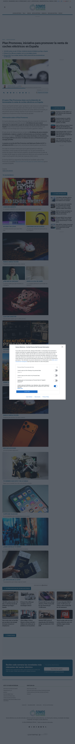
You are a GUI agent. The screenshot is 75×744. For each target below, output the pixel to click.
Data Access (37, 396)
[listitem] (37, 367)
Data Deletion (29, 396)
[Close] (62, 347)
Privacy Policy (46, 396)
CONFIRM (27, 391)
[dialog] (37, 372)
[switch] (56, 370)
